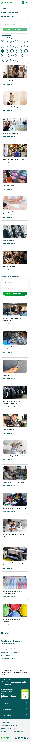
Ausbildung (4, 696)
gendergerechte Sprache (18, 682)
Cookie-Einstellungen (8, 725)
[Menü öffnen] (27, 3)
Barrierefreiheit (18, 731)
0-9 (14, 60)
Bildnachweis (5, 731)
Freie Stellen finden (15, 294)
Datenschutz (5, 723)
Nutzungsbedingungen (8, 728)
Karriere (21, 734)
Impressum (4, 734)
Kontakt (13, 734)
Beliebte (7, 37)
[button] (15, 703)
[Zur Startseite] (7, 2)
